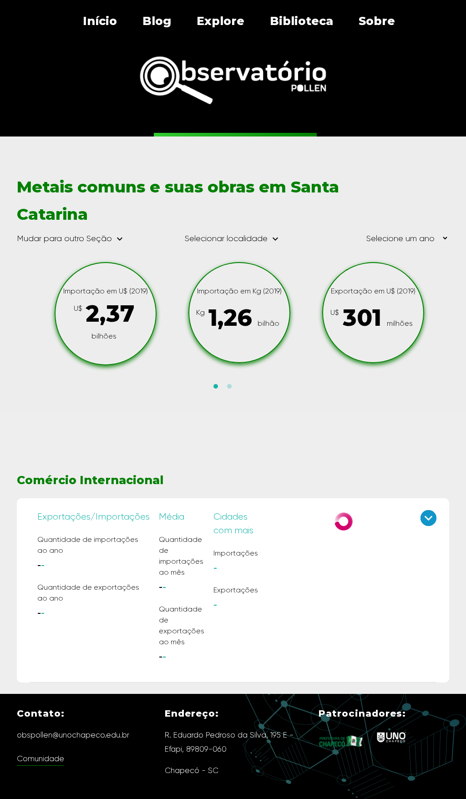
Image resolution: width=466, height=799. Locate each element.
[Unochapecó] (391, 743)
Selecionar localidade (233, 238)
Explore (220, 21)
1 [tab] (215, 386)
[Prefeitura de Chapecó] (341, 753)
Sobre (377, 21)
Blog (156, 21)
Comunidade (40, 758)
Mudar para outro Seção (71, 238)
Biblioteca (301, 21)
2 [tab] (229, 386)
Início (100, 21)
